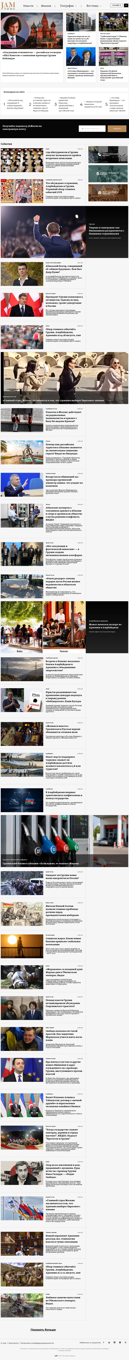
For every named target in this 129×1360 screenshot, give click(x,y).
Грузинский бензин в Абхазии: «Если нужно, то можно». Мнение (41, 863)
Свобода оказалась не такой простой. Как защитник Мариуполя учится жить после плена (64, 1036)
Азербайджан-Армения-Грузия (54, 180)
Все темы (92, 6)
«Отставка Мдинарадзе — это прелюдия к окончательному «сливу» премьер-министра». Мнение (81, 74)
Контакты (14, 1343)
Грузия (102, 68)
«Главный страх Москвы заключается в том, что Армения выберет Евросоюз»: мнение (53, 400)
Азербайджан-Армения (98, 621)
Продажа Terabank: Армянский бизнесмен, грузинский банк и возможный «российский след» (111, 75)
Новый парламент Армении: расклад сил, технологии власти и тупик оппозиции (63, 1239)
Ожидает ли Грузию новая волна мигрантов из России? (93, 104)
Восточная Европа (50, 935)
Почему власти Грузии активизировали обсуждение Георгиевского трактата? (63, 1003)
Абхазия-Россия (50, 575)
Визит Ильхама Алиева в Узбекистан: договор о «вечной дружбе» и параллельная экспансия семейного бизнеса (64, 1102)
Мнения (46, 6)
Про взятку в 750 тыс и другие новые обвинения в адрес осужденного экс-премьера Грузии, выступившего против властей (64, 1068)
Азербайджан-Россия (51, 409)
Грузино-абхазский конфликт (53, 263)
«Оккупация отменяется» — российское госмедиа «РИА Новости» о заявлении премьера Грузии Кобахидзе (31, 55)
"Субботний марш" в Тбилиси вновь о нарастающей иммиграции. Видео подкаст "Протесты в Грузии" (113, 39)
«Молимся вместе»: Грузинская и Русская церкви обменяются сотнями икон (63, 729)
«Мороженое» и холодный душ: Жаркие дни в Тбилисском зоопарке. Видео (64, 972)
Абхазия (48, 441)
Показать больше (43, 1329)
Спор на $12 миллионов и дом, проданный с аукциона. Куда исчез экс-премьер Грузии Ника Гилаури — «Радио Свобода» (63, 1171)
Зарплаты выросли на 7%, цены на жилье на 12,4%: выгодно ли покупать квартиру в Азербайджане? (80, 39)
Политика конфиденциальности (37, 1343)
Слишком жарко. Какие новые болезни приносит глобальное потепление (63, 941)
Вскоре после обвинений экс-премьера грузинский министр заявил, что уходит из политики (64, 482)
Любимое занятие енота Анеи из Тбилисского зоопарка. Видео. (63, 1300)
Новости (28, 6)
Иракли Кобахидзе (72, 68)
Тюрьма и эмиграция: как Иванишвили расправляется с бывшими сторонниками (106, 230)
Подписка (117, 128)
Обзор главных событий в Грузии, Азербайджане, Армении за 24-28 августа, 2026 (63, 332)
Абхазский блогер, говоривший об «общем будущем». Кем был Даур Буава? (64, 269)
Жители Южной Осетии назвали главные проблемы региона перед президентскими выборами (62, 911)
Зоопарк (48, 1294)
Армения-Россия (9, 397)
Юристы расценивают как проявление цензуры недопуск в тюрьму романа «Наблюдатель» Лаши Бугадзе (64, 697)
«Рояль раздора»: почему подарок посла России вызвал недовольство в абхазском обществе (63, 583)
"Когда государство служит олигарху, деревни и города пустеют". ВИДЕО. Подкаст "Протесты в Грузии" (62, 1134)
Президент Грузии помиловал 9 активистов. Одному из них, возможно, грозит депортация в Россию (64, 302)
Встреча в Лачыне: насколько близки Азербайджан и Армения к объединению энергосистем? (63, 666)
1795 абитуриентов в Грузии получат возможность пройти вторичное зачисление (63, 155)
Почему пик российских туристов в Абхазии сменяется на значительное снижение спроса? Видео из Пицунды (64, 449)
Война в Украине (50, 1028)
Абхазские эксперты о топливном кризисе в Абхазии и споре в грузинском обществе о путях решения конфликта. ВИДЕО (64, 513)
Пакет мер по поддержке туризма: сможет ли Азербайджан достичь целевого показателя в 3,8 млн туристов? (63, 763)
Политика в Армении (51, 1232)
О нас (4, 1343)
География (67, 6)
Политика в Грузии (50, 473)
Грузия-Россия (7, 43)
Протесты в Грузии (105, 33)
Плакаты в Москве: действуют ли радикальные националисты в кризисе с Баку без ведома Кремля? (63, 417)
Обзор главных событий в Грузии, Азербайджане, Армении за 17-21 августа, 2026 (63, 1269)
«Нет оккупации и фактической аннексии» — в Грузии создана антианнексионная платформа (64, 551)
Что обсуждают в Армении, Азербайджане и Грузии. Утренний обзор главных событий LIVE (62, 188)
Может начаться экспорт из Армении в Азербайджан (105, 626)
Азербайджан (71, 33)
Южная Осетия (49, 903)
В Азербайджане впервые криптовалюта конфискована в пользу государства (64, 795)
